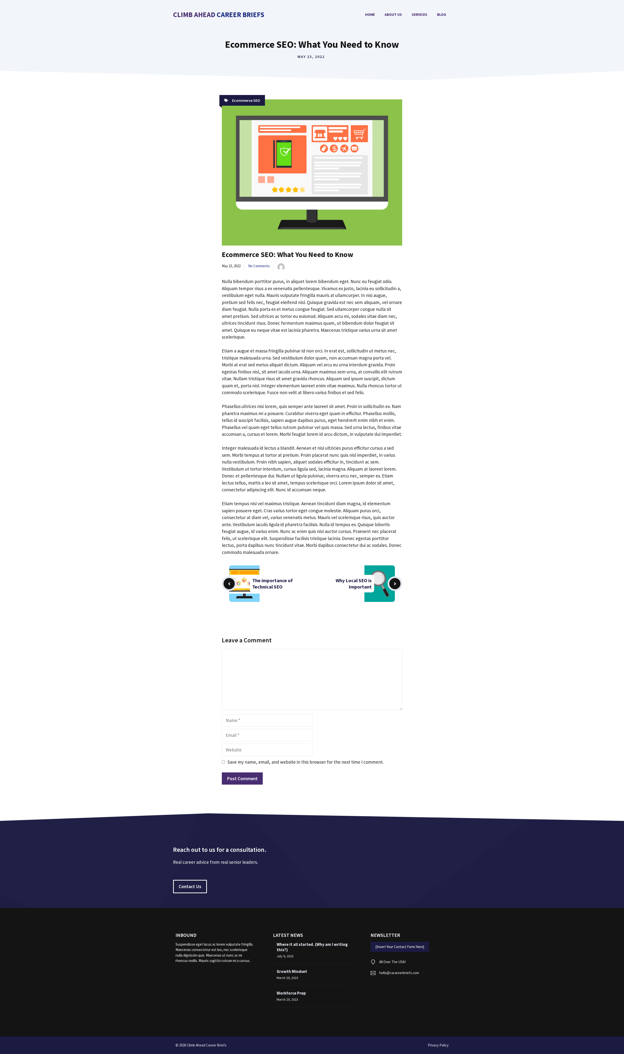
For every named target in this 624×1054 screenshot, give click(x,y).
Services (419, 14)
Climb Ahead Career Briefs (218, 14)
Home (370, 14)
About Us (393, 14)
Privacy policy (438, 1045)
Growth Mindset (292, 971)
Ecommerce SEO (246, 100)
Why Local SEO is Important (354, 583)
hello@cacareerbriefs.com (399, 972)
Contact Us (190, 886)
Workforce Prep (291, 993)
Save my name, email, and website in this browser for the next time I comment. (305, 762)
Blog (441, 14)
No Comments (259, 266)
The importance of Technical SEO (272, 583)
